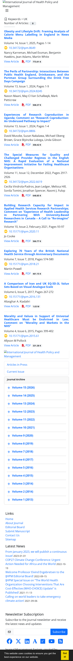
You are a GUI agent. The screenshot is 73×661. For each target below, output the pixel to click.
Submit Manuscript (17, 531)
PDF (33, 61)
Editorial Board (15, 527)
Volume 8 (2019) (22, 443)
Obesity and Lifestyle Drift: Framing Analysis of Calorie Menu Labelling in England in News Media (36, 34)
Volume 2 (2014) (22, 491)
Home (9, 519)
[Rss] (60, 642)
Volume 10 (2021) (23, 427)
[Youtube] (52, 642)
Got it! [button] (65, 655)
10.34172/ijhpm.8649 (22, 48)
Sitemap (10, 539)
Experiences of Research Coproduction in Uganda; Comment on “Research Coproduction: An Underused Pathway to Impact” (36, 118)
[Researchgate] (43, 642)
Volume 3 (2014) (22, 483)
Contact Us (12, 535)
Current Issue (15, 372)
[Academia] (35, 642)
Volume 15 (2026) (23, 387)
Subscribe (59, 632)
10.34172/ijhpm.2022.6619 (25, 182)
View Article (11, 61)
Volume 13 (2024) (23, 403)
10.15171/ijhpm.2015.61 (24, 336)
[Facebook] (9, 642)
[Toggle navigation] (35, 10)
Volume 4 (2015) (22, 475)
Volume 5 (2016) (22, 467)
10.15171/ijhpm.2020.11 (24, 231)
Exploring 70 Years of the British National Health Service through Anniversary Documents (36, 252)
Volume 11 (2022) (23, 419)
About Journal (14, 523)
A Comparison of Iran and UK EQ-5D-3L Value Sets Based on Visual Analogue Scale (36, 285)
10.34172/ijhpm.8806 (22, 131)
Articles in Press (17, 365)
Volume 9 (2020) (22, 435)
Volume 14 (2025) (23, 395)
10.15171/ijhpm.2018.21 (24, 264)
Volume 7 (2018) (22, 451)
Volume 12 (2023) (23, 411)
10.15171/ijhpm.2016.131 (25, 297)
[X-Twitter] (18, 642)
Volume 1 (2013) (22, 499)
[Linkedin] (27, 642)
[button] (39, 657)
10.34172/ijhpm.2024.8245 (25, 91)
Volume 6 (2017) (22, 459)
